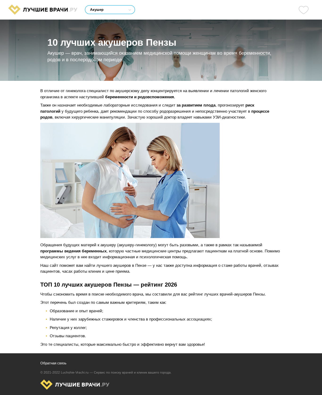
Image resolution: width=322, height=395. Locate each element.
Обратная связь (53, 363)
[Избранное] (304, 10)
